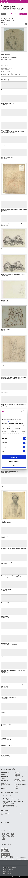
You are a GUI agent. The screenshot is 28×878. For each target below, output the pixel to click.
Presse (16, 788)
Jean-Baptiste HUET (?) (6, 69)
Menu (3, 13)
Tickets (24, 13)
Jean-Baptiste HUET (6, 745)
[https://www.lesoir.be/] (13, 814)
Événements (4, 782)
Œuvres (26, 24)
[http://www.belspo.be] (2, 814)
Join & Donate (16, 13)
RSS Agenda (4, 848)
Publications (17, 775)
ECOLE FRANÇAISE (6, 71)
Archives (16, 778)
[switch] (24, 443)
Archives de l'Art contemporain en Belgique (20, 780)
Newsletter (6, 854)
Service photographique (19, 776)
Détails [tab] (12, 415)
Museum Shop (4, 783)
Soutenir (16, 786)
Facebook (3, 836)
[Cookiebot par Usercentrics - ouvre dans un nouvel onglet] (20, 411)
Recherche (17, 772)
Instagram (12, 836)
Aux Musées (4, 780)
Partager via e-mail (6, 24)
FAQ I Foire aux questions (5, 773)
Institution (4, 788)
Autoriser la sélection (14, 461)
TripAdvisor (3, 840)
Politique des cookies (7, 873)
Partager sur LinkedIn (4, 24)
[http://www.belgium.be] (6, 814)
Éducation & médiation (20, 784)
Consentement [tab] (5, 415)
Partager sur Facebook (2, 24)
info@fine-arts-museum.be (20, 859)
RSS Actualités (4, 850)
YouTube (8, 836)
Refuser (14, 465)
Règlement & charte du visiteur (6, 785)
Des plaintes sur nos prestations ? (9, 867)
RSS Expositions (4, 849)
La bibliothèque (17, 774)
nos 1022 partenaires (11, 421)
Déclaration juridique (7, 871)
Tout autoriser (14, 457)
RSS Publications (5, 851)
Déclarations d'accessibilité (8, 869)
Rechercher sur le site (2, 826)
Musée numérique (18, 781)
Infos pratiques (5, 776)
